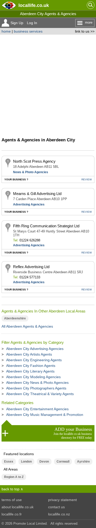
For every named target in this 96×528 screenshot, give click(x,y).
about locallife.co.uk (18, 507)
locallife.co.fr (12, 514)
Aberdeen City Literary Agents (30, 371)
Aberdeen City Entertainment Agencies (37, 409)
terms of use (12, 500)
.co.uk (33, 5)
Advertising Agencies (29, 204)
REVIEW (86, 179)
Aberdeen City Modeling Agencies (33, 377)
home (6, 31)
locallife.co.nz (59, 514)
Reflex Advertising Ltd (31, 267)
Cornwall (63, 461)
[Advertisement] (48, 85)
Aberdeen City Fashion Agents (30, 366)
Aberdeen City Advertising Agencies (34, 349)
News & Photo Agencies (30, 172)
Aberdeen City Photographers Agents (36, 388)
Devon (44, 461)
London (26, 461)
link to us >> (84, 31)
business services (28, 31)
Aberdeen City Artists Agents (29, 354)
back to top (10, 489)
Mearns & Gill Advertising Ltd (37, 193)
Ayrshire (83, 461)
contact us (56, 507)
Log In (32, 23)
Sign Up (16, 23)
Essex (8, 461)
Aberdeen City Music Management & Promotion (44, 415)
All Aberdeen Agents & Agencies (27, 326)
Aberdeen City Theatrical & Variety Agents (40, 394)
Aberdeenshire (15, 318)
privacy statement (62, 500)
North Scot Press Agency (34, 161)
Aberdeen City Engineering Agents (34, 360)
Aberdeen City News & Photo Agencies (37, 382)
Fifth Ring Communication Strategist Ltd (46, 226)
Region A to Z (14, 477)
